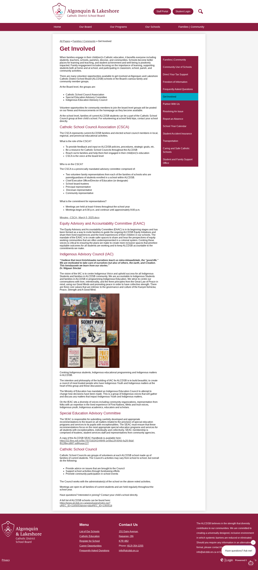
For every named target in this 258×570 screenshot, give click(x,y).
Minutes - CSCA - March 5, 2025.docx (79, 217)
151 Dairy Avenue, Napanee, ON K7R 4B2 (128, 536)
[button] (85, 27)
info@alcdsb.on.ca (129, 550)
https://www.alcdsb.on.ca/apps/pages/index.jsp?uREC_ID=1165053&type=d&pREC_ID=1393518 (86, 504)
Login (229, 560)
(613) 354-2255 (135, 546)
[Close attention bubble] (253, 542)
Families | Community (84, 41)
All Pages (65, 41)
